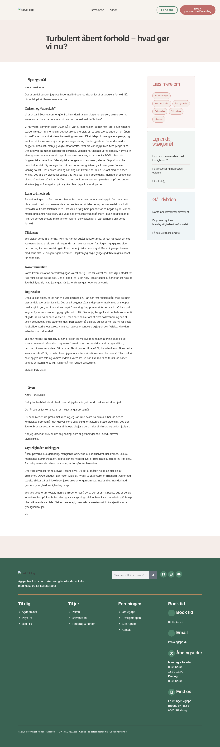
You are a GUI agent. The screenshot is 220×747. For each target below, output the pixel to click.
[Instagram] (171, 574)
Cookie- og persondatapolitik (93, 731)
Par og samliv (181, 103)
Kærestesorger (161, 95)
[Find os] (171, 692)
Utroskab (159, 119)
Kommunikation (162, 103)
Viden (113, 10)
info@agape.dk (177, 642)
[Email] (171, 633)
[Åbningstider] (171, 653)
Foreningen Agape (179, 701)
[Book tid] (171, 613)
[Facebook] (163, 574)
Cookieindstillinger (118, 731)
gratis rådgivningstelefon (79, 497)
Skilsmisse (176, 111)
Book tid (184, 612)
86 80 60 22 (175, 621)
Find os (183, 691)
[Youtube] (179, 574)
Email (182, 632)
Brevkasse (97, 10)
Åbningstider (189, 652)
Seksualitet (160, 111)
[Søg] (153, 575)
